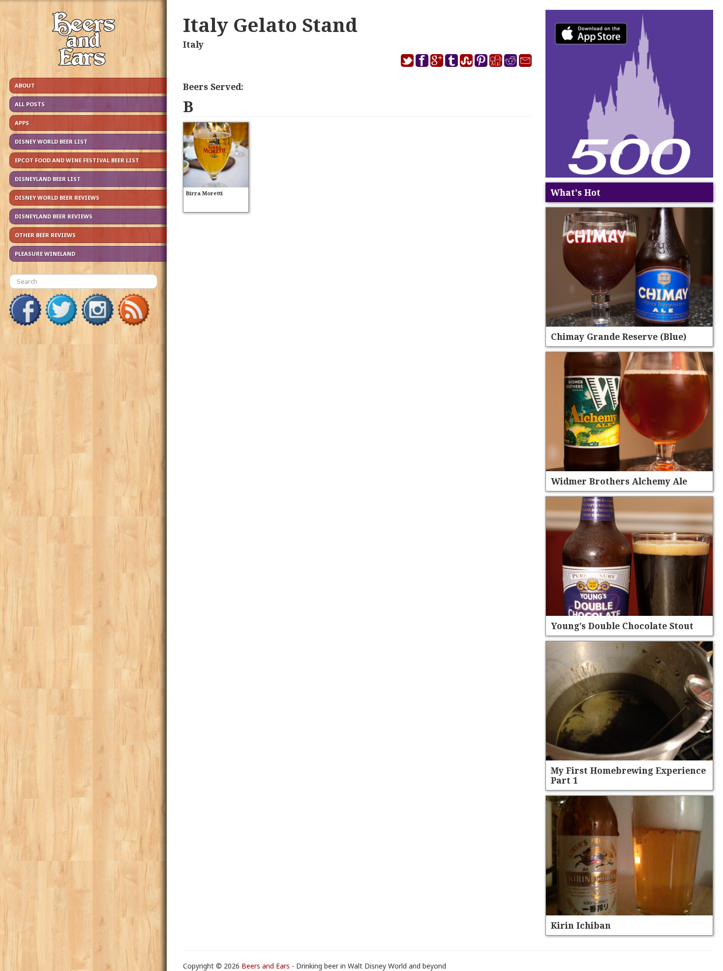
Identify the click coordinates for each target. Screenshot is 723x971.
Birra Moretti (204, 193)
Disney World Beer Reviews (57, 197)
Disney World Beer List (51, 141)
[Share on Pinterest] (481, 59)
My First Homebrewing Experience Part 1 (628, 775)
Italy (193, 44)
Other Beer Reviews (45, 235)
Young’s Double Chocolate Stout (622, 626)
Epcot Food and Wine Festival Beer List (77, 160)
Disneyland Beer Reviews (53, 216)
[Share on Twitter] (407, 59)
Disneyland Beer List (48, 178)
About (25, 85)
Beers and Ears (265, 966)
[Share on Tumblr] (451, 59)
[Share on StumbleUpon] (466, 59)
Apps (22, 122)
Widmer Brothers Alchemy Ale (619, 481)
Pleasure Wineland (45, 253)
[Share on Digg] (495, 59)
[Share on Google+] (436, 59)
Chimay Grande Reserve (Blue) (619, 336)
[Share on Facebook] (422, 59)
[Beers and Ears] (83, 41)
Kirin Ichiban (581, 925)
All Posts (30, 104)
